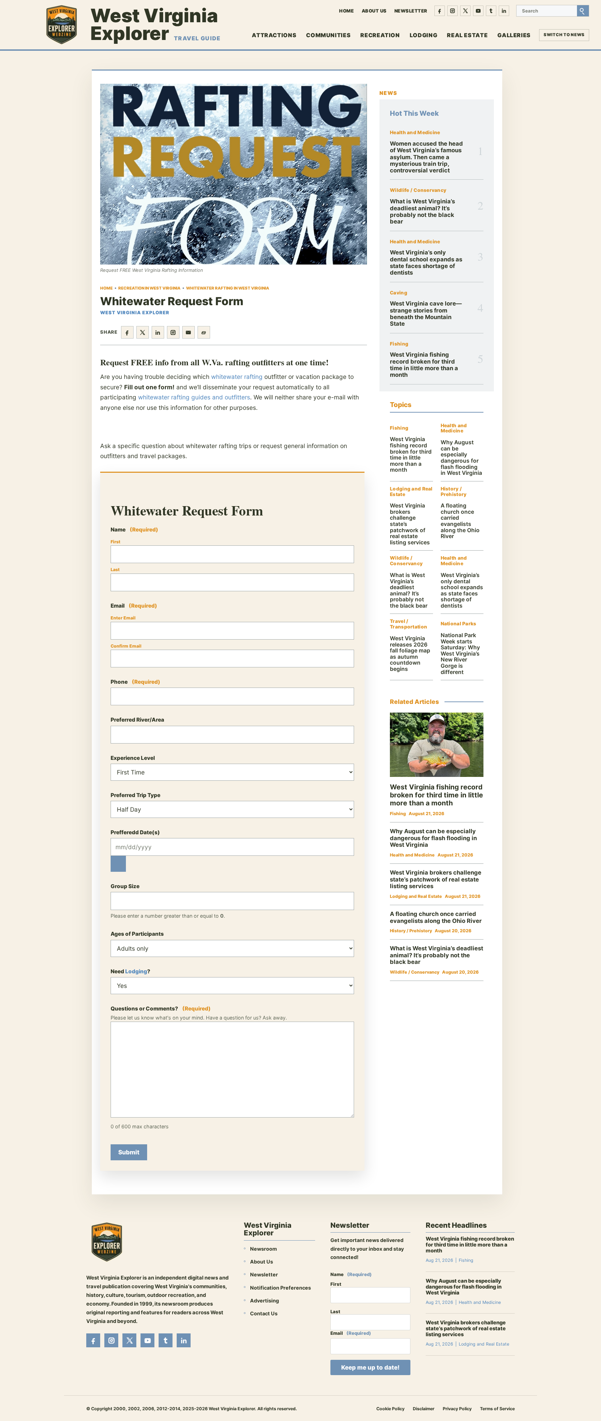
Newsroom (263, 1249)
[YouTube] (478, 11)
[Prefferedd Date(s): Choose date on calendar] (118, 864)
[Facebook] (439, 11)
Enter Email (123, 617)
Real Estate (467, 35)
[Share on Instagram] (173, 332)
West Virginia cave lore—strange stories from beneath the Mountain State (426, 313)
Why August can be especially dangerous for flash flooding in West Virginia (461, 457)
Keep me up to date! (370, 1367)
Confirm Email (126, 646)
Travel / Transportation (408, 624)
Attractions (274, 35)
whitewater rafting (237, 376)
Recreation (380, 35)
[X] (465, 11)
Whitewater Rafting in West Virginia (227, 288)
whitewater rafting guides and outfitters (194, 397)
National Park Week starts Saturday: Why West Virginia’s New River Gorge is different (460, 653)
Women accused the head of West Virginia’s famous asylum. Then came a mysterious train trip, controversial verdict (426, 157)
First (115, 541)
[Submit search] (583, 10)
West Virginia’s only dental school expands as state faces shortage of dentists (426, 262)
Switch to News (564, 34)
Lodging (423, 35)
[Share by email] (188, 332)
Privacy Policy (457, 1408)
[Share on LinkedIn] (158, 332)
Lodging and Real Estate (411, 491)
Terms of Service (497, 1408)
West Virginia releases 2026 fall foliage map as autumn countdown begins (410, 653)
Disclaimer (423, 1408)
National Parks (458, 623)
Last (115, 569)
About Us (374, 11)
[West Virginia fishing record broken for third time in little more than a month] (436, 745)
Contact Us (264, 1313)
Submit (128, 1152)
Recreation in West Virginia (149, 288)
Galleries (514, 35)
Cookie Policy (390, 1408)
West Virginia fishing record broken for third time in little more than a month (424, 364)
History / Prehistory (454, 491)
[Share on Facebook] (127, 332)
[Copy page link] (204, 332)
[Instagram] (452, 11)
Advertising (264, 1301)
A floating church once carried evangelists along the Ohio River (460, 520)
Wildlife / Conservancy (418, 190)
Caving (398, 292)
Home (346, 11)
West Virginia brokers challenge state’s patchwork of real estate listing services (435, 879)
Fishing (399, 344)
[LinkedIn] (504, 11)
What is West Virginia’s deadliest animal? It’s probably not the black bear (422, 211)
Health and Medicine (415, 132)
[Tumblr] (491, 11)
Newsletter (410, 11)
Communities (328, 35)
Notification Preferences (280, 1288)
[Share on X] (142, 332)
